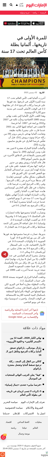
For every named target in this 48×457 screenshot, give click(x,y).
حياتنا (24, 428)
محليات (38, 422)
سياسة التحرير (10, 402)
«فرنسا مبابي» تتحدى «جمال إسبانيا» (23, 385)
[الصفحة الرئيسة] (36, 4)
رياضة (13, 428)
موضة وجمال (24, 434)
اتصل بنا (41, 413)
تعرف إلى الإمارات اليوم (33, 402)
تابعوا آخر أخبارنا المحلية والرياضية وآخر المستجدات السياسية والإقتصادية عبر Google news (21, 313)
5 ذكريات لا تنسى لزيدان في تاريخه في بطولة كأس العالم (23, 393)
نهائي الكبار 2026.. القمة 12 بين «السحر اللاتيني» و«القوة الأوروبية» (23, 340)
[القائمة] (11, 5)
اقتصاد (8, 422)
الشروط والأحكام (34, 407)
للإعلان (16, 413)
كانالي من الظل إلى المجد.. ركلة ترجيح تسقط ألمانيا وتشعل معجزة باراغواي (24, 365)
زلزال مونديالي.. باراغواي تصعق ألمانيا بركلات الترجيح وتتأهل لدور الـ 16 (23, 351)
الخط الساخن (23, 422)
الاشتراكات (28, 413)
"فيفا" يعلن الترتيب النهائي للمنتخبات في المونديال (23, 377)
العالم (35, 428)
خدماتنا (6, 413)
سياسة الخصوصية (14, 407)
